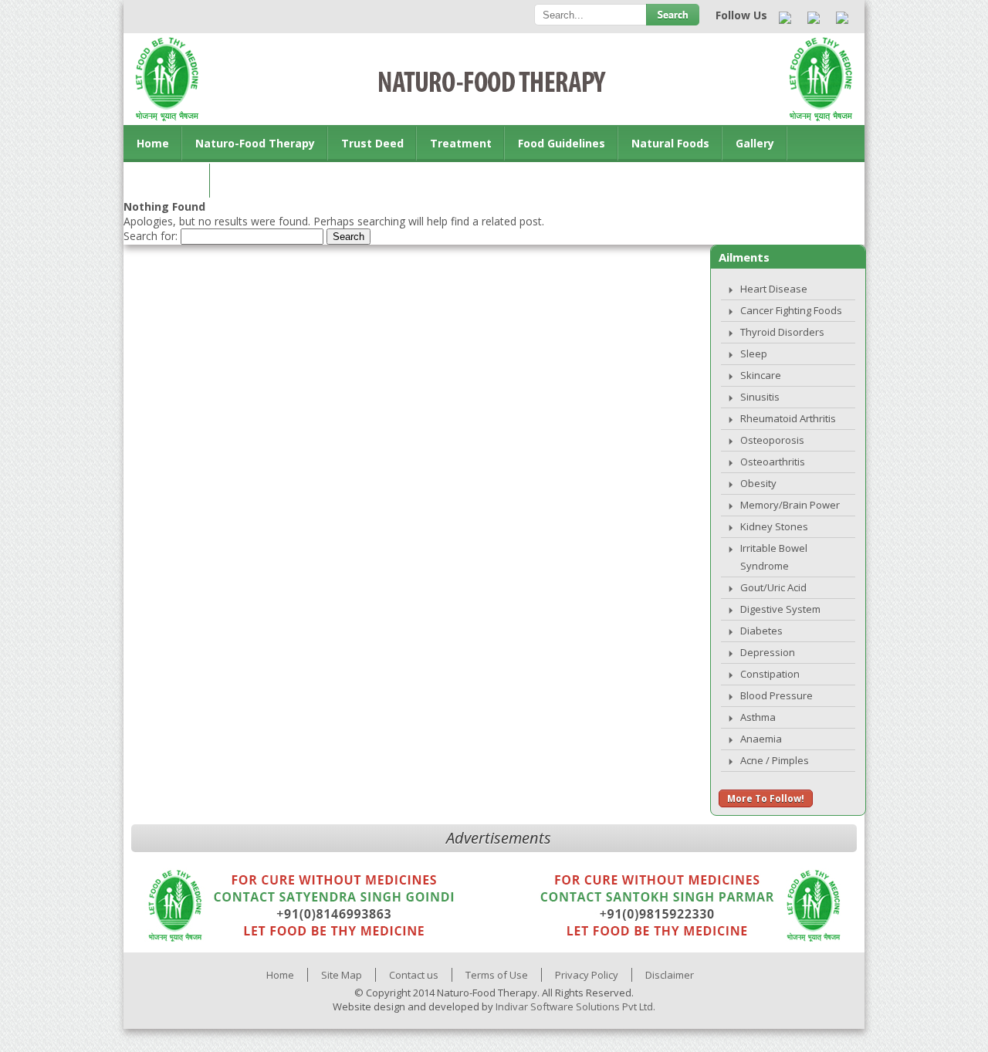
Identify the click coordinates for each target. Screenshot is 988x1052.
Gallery (755, 143)
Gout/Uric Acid (773, 587)
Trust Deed (372, 143)
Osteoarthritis (772, 461)
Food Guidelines (561, 143)
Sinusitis (760, 397)
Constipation (770, 674)
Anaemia (761, 739)
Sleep (753, 353)
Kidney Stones (774, 526)
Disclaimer (669, 975)
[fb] (814, 18)
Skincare (760, 375)
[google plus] (785, 18)
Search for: (151, 235)
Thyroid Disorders (782, 332)
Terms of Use (496, 975)
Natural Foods (670, 143)
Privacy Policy (586, 975)
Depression (767, 652)
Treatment (461, 143)
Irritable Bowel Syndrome (773, 557)
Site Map (341, 975)
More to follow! (765, 798)
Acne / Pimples (774, 760)
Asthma (758, 717)
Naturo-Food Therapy (255, 143)
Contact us (167, 180)
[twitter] (842, 18)
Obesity (758, 483)
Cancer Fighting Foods (791, 310)
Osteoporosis (772, 440)
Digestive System (780, 609)
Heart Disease (773, 289)
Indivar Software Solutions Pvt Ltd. (575, 1006)
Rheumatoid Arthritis (788, 418)
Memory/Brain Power (790, 505)
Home (153, 143)
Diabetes (761, 631)
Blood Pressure (776, 695)
